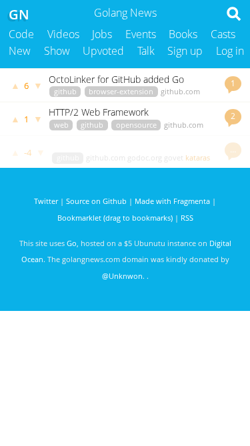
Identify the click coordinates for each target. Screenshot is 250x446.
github (65, 91)
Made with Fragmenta (172, 201)
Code (21, 34)
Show (57, 50)
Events (140, 34)
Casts (223, 34)
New (20, 50)
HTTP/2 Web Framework (99, 112)
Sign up (185, 50)
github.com (180, 91)
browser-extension (121, 91)
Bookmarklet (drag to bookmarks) (115, 218)
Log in (230, 50)
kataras (197, 157)
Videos (63, 34)
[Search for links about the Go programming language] (236, 17)
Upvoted (103, 50)
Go (72, 243)
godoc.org (144, 157)
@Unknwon (122, 276)
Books (183, 34)
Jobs (102, 34)
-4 (27, 152)
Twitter (46, 201)
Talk (146, 50)
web (61, 125)
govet (173, 157)
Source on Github (96, 201)
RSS (187, 218)
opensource (136, 125)
